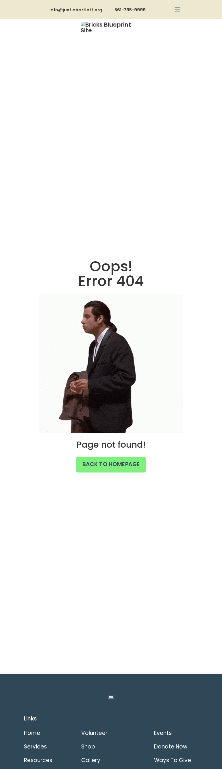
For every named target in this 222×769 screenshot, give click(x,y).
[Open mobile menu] (177, 10)
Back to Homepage (111, 464)
